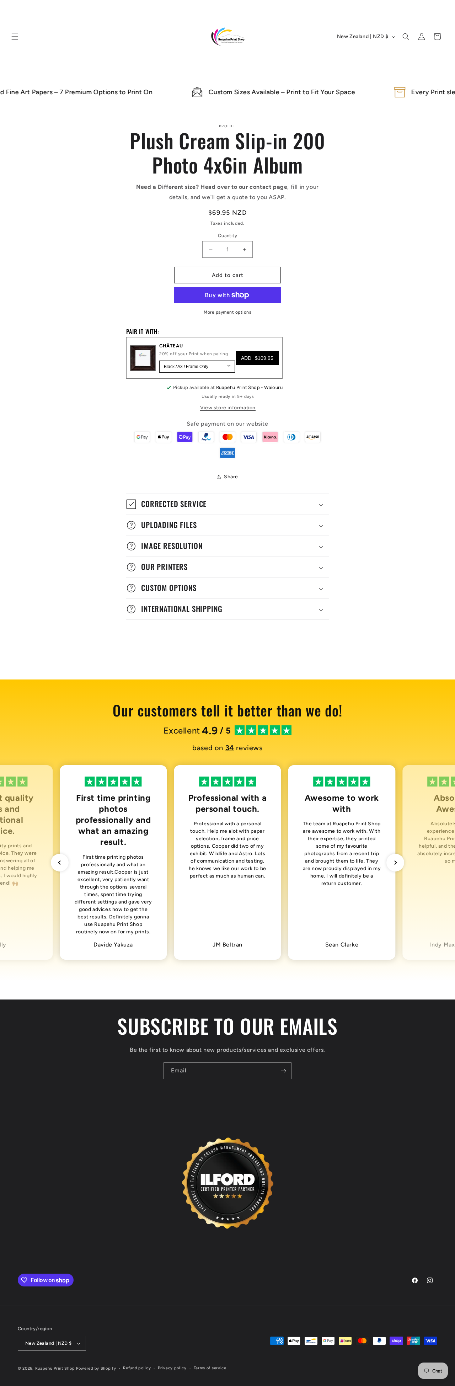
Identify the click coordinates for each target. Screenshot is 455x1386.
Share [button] (231, 477)
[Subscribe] (283, 1070)
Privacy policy (172, 1368)
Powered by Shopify (96, 1368)
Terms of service (210, 1368)
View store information (228, 408)
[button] (15, 36)
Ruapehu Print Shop (55, 1368)
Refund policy (137, 1368)
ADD (257, 358)
